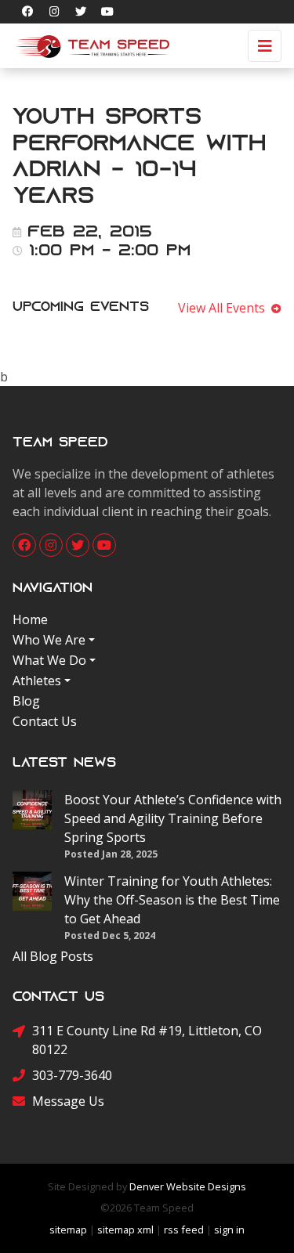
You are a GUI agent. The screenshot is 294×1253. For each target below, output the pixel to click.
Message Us (68, 1101)
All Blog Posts (53, 956)
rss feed (184, 1229)
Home (30, 619)
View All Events (224, 307)
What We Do (49, 660)
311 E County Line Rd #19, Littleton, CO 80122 (147, 1040)
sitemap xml (125, 1229)
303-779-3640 (72, 1075)
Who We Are (49, 639)
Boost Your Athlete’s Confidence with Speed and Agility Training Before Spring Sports (172, 818)
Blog (26, 701)
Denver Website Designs (187, 1186)
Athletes (37, 680)
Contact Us (45, 721)
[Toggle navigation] (264, 46)
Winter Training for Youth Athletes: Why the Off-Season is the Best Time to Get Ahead (172, 899)
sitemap (68, 1229)
